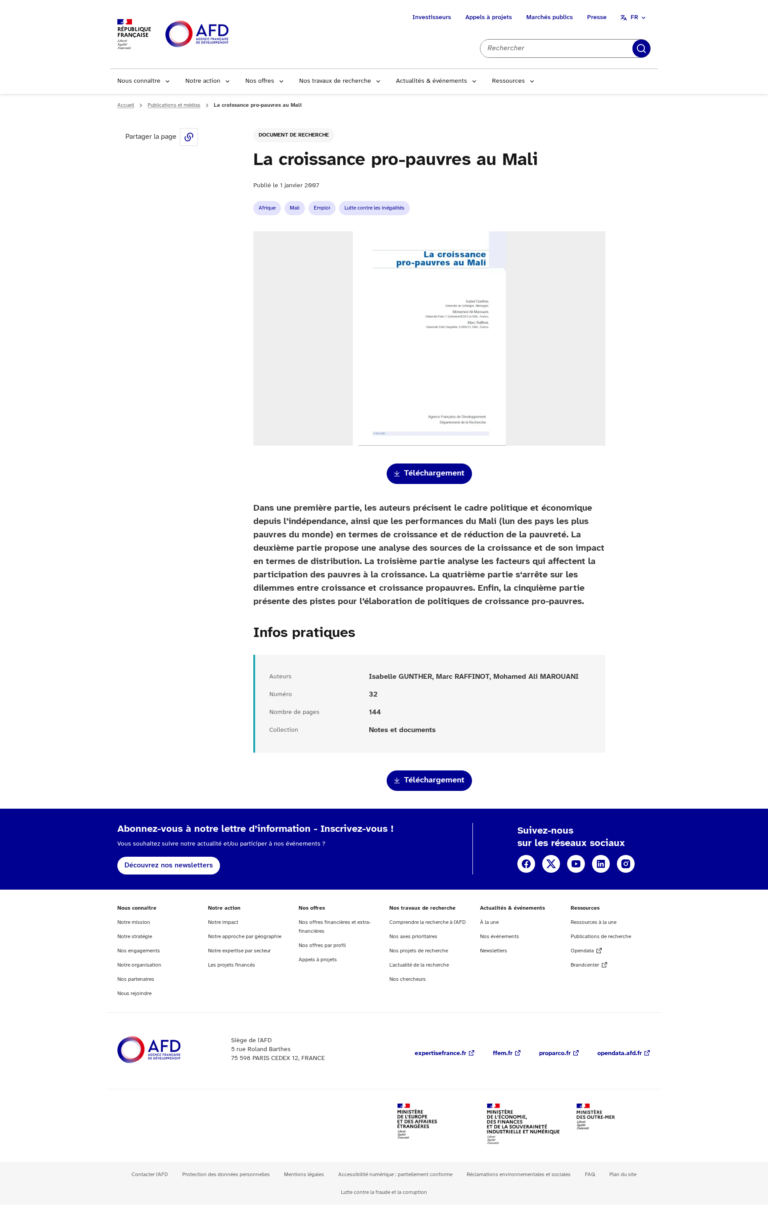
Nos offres (259, 81)
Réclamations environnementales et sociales (519, 1174)
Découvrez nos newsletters (168, 865)
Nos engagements (138, 951)
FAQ (590, 1174)
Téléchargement (434, 473)
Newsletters (493, 951)
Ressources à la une (593, 922)
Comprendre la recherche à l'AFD (427, 922)
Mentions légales (304, 1174)
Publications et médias (174, 105)
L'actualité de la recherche (419, 965)
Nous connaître (138, 81)
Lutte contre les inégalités (374, 208)
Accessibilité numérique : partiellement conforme (395, 1174)
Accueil (125, 105)
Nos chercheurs (407, 979)
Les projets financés (231, 965)
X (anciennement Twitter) (551, 864)
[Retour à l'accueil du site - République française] (216, 34)
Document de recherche (294, 135)
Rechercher (641, 48)
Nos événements (499, 936)
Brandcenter (585, 965)
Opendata (582, 951)
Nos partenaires (135, 979)
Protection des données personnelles (226, 1174)
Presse (597, 17)
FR (634, 17)
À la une (489, 922)
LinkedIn (601, 864)
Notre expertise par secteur (239, 951)
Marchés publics (549, 17)
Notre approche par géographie (244, 936)
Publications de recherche (601, 936)
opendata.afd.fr (619, 1053)
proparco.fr (555, 1053)
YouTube (576, 864)
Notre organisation (139, 965)
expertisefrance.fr (440, 1053)
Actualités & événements (431, 81)
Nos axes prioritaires (413, 936)
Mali (295, 208)
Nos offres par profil (322, 945)
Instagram (626, 864)
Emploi (322, 208)
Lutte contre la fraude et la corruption (384, 1192)
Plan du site (622, 1174)
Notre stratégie (134, 936)
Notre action (202, 81)
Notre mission (133, 922)
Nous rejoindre (134, 993)
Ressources (508, 81)
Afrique (267, 208)
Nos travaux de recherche (335, 81)
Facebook (526, 864)
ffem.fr (502, 1053)
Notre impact (223, 922)
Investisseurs (431, 17)
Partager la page (189, 137)
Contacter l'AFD (150, 1174)
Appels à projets (488, 17)
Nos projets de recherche (418, 951)
